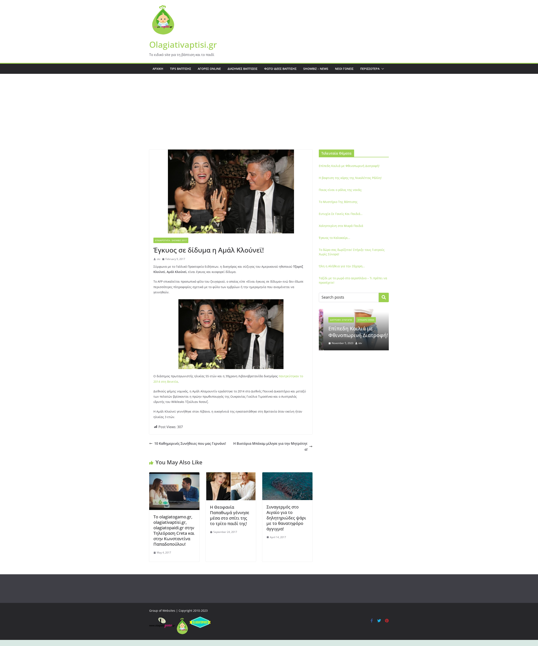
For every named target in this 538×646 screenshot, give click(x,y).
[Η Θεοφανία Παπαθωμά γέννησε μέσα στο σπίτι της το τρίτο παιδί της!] (231, 475)
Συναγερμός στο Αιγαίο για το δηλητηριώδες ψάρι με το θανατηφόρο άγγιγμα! (286, 518)
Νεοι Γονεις (344, 69)
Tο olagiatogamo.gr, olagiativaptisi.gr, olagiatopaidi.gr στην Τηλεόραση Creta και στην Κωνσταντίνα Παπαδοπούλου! (173, 530)
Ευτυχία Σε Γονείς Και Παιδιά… (341, 214)
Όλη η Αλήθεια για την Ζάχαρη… (342, 266)
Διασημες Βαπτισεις (242, 69)
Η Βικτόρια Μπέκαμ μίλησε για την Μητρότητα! (270, 446)
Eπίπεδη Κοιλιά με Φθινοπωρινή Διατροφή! (349, 166)
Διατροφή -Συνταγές (337, 319)
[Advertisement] (269, 118)
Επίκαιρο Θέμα (361, 319)
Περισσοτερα (370, 69)
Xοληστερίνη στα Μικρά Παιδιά (341, 226)
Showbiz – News (315, 69)
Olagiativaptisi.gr (183, 44)
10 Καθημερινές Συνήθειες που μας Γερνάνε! (190, 443)
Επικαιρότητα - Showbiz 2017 (171, 240)
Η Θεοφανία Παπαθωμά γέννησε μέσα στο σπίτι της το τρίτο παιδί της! (229, 515)
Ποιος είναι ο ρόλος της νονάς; (340, 190)
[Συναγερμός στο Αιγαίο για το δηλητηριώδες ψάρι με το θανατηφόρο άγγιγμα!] (287, 475)
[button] (382, 69)
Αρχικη (158, 69)
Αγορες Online (209, 69)
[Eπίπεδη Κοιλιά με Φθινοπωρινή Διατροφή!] (354, 312)
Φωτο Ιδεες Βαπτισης (280, 69)
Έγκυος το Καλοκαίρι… (334, 238)
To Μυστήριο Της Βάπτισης (338, 202)
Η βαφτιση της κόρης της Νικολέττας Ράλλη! (350, 178)
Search (384, 297)
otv (158, 259)
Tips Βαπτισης (180, 69)
